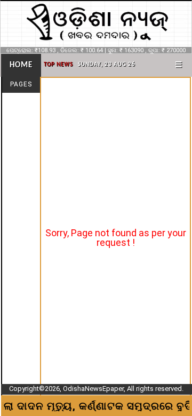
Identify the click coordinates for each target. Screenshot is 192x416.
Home (21, 65)
